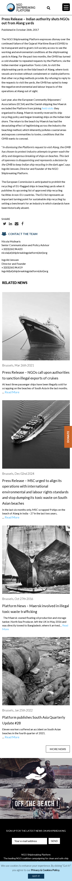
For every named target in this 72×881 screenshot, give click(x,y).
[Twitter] (4, 223)
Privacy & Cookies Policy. (45, 870)
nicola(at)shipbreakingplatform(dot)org (24, 252)
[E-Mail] (16, 223)
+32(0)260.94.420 (12, 249)
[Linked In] (10, 223)
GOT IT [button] (36, 876)
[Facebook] (22, 223)
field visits (48, 108)
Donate (68, 437)
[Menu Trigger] (66, 7)
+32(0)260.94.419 (12, 267)
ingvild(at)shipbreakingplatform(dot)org (25, 271)
